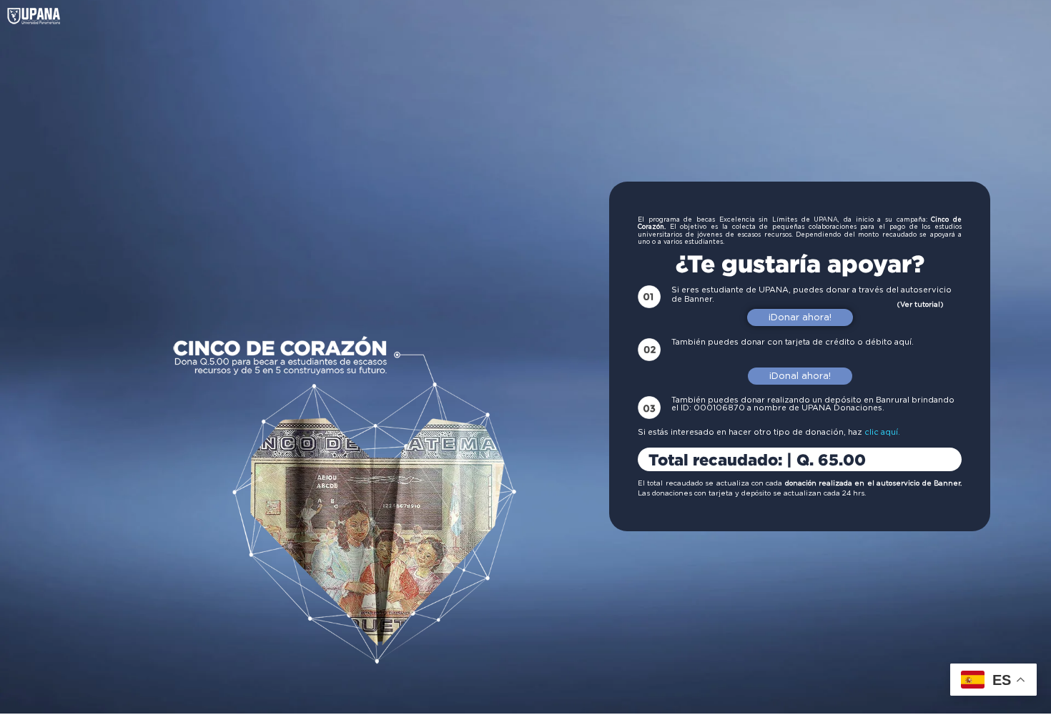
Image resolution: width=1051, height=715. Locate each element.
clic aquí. (882, 432)
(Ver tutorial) (920, 304)
